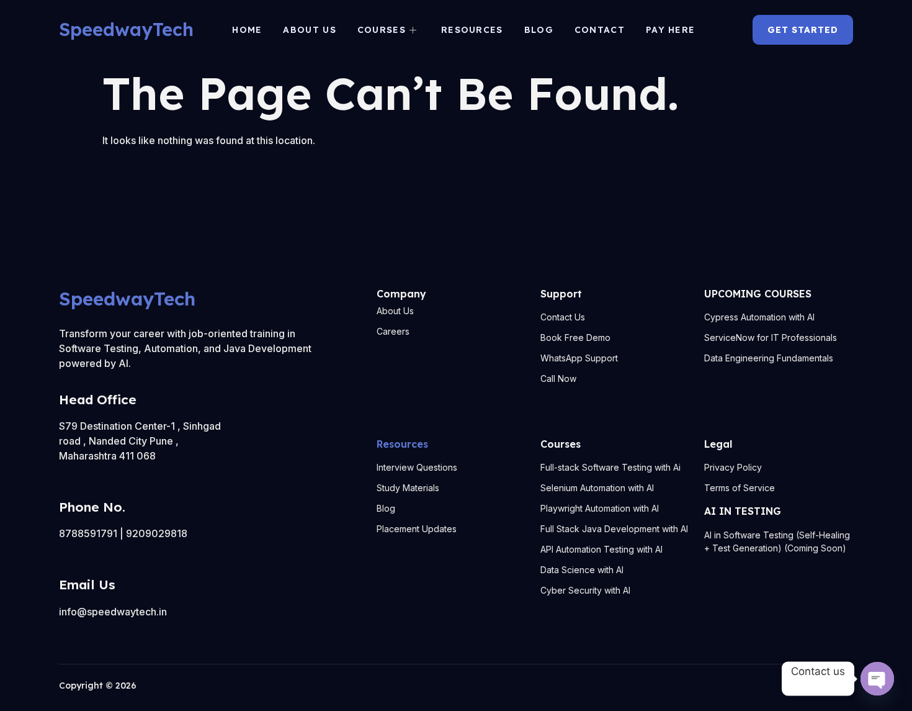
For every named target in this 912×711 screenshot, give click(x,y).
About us (309, 29)
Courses (381, 29)
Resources (472, 29)
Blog (538, 29)
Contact (599, 29)
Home (247, 29)
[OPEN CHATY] (877, 678)
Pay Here (670, 29)
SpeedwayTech (126, 29)
